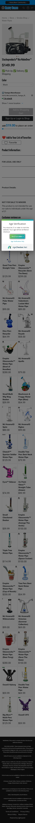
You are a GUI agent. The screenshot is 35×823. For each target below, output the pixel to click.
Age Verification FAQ (17, 241)
